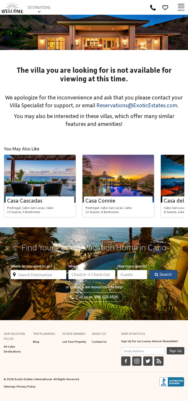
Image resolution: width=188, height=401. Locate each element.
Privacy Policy (26, 386)
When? (73, 266)
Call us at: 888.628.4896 (96, 297)
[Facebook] (125, 361)
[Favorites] (165, 7)
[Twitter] (148, 361)
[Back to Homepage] (12, 7)
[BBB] (171, 382)
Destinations (39, 7)
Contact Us (99, 341)
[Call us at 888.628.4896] (153, 7)
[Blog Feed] (159, 361)
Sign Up (175, 351)
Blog (36, 341)
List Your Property (74, 341)
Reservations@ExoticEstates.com (136, 105)
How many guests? (132, 266)
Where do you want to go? (31, 266)
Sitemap (9, 386)
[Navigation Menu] (181, 7)
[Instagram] (136, 361)
